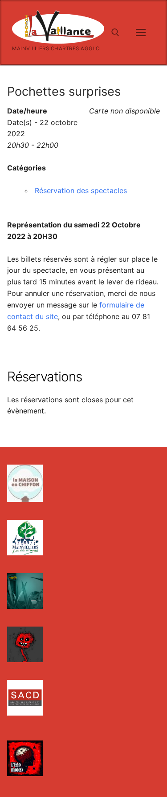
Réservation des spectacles (81, 190)
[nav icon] (140, 33)
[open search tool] (115, 32)
